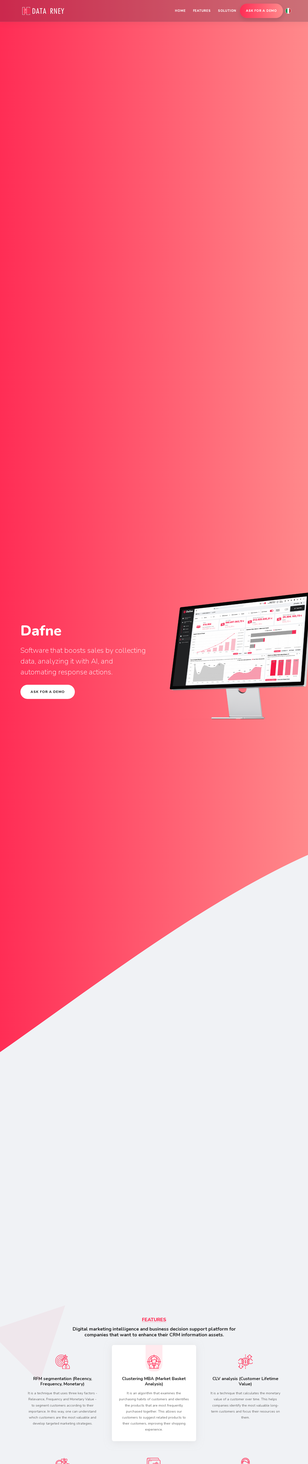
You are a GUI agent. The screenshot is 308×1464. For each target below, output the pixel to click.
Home (180, 11)
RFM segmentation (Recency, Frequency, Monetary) (62, 1381)
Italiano (288, 11)
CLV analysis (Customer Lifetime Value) (245, 1381)
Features (202, 11)
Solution (227, 11)
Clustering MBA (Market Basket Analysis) (154, 1381)
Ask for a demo (261, 11)
